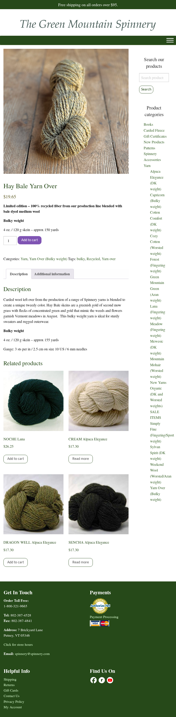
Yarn (24, 258)
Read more (80, 459)
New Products (154, 141)
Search (146, 89)
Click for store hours (18, 644)
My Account (13, 707)
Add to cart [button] (15, 459)
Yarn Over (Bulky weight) (48, 258)
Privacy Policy (14, 701)
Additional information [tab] (52, 273)
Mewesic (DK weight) (156, 347)
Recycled (93, 258)
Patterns (149, 147)
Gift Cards (11, 690)
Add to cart (29, 240)
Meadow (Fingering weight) (157, 329)
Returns (9, 684)
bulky (81, 258)
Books (148, 124)
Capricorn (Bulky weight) (157, 200)
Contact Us (11, 695)
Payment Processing (104, 616)
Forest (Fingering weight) (157, 265)
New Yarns (158, 382)
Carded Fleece (154, 130)
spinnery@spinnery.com (32, 653)
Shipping (10, 679)
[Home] (88, 23)
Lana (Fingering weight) (157, 312)
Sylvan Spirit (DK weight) (157, 452)
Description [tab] (19, 273)
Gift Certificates (155, 136)
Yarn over (109, 258)
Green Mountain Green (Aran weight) (157, 288)
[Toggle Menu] (170, 40)
